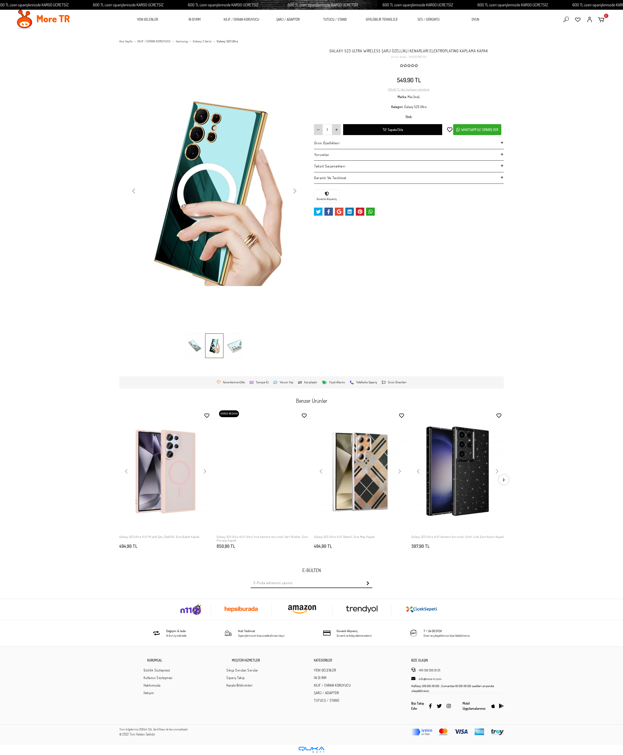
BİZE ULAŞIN (419, 660)
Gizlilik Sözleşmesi (157, 670)
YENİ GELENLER (147, 19)
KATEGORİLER (323, 660)
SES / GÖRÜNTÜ (428, 19)
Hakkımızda (152, 685)
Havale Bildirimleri (239, 685)
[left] (119, 479)
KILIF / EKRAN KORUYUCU (241, 19)
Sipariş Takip (235, 678)
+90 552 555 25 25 (429, 670)
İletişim (149, 693)
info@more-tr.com (429, 679)
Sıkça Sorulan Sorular (242, 670)
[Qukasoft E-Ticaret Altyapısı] (311, 750)
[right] (503, 479)
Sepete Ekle (395, 130)
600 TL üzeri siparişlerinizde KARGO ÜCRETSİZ (128, 4)
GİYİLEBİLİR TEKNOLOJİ (381, 19)
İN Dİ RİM (195, 19)
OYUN (475, 19)
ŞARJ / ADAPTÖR (288, 19)
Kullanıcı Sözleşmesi (158, 678)
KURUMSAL (154, 660)
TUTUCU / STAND (335, 19)
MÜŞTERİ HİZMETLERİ (246, 660)
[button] (602, 19)
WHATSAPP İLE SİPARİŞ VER (479, 130)
